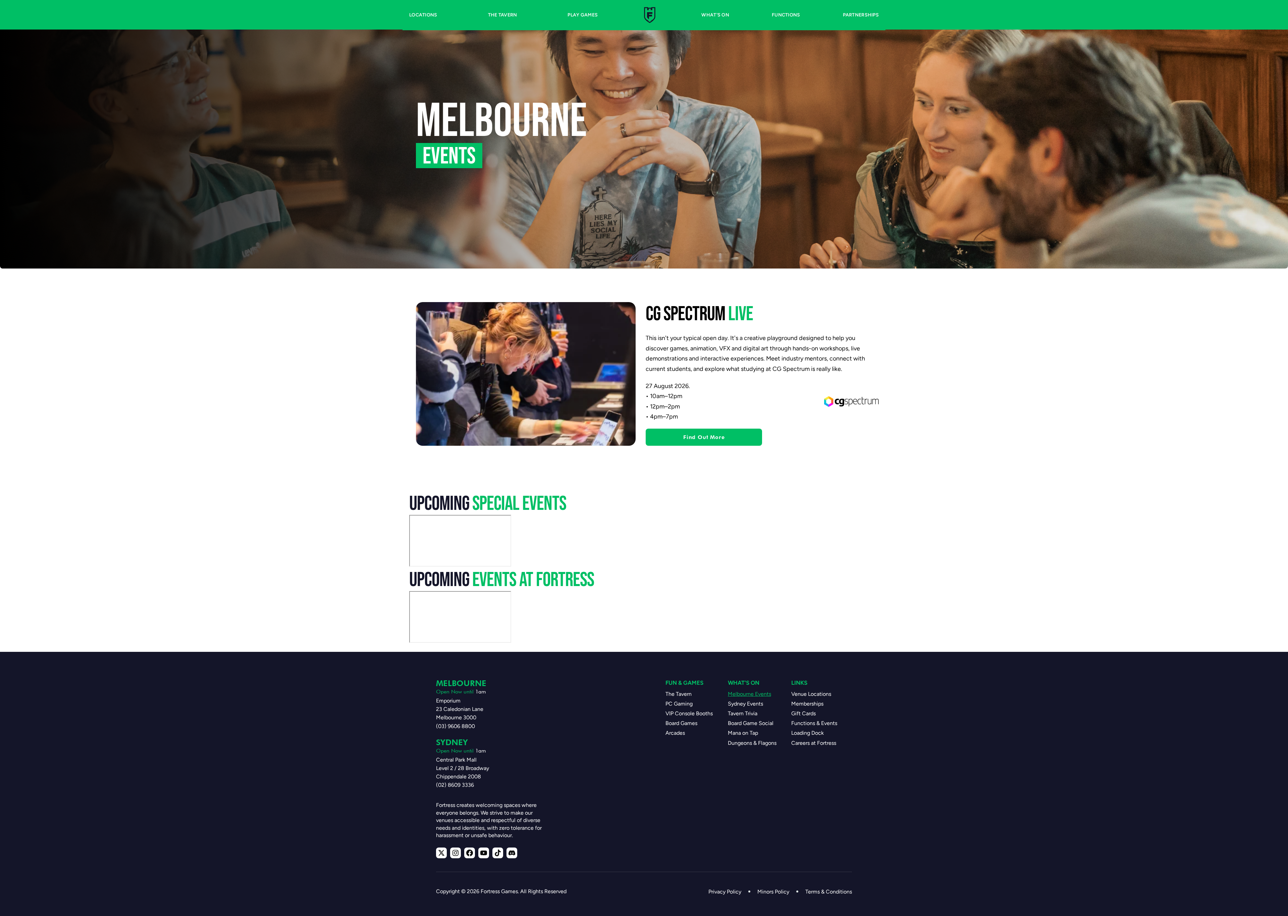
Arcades (675, 733)
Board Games (681, 723)
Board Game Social (750, 723)
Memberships (807, 704)
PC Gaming (679, 704)
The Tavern (678, 694)
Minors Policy (773, 891)
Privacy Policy (724, 891)
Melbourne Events (749, 694)
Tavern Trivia (742, 713)
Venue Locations (811, 694)
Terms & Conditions (828, 891)
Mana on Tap (743, 733)
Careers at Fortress (813, 743)
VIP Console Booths (689, 713)
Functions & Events (814, 723)
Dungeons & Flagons (752, 743)
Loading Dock (807, 733)
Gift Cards (803, 713)
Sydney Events (745, 704)
